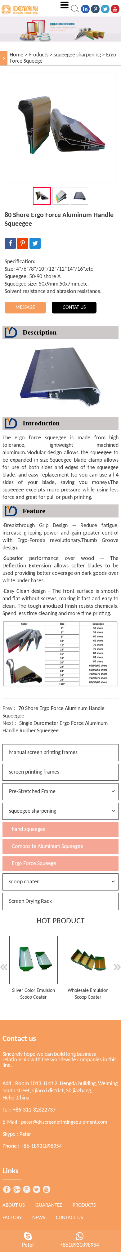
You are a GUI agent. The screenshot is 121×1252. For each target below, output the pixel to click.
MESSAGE (25, 307)
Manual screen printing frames (43, 753)
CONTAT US (74, 307)
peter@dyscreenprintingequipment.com (64, 1122)
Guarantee (48, 1205)
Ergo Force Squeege (34, 864)
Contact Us (69, 1217)
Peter (25, 1134)
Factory (12, 1217)
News (38, 1217)
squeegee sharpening (77, 55)
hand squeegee (29, 829)
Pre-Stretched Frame (32, 792)
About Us (13, 1205)
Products (38, 55)
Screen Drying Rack (30, 901)
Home (16, 55)
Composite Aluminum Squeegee (47, 847)
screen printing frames (34, 772)
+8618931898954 (79, 1245)
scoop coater (24, 882)
